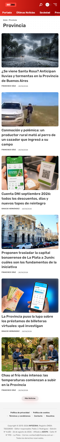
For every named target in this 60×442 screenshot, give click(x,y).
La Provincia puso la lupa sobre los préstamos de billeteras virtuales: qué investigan (27, 321)
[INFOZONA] (10, 4)
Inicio (5, 20)
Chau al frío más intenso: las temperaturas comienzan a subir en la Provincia (29, 380)
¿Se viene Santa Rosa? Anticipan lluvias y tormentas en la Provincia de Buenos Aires (30, 76)
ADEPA (45, 432)
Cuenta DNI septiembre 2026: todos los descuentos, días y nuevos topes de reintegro (26, 198)
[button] (41, 4)
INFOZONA (33, 426)
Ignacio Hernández (11, 209)
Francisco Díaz (9, 86)
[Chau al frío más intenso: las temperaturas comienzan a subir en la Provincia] (30, 354)
